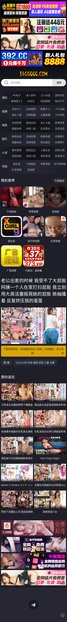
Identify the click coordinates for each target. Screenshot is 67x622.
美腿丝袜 (16, 142)
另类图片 (60, 142)
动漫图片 (60, 136)
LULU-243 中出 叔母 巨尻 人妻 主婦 (35, 362)
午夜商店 (31, 163)
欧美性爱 (60, 122)
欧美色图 (45, 136)
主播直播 (45, 114)
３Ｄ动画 (60, 109)
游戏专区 (60, 95)
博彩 (4, 98)
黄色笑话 (45, 156)
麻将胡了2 (16, 101)
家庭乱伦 (31, 150)
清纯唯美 (31, 142)
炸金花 (31, 101)
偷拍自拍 (31, 122)
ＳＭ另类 (60, 114)
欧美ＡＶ (45, 109)
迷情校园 (16, 156)
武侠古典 (60, 150)
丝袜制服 (31, 114)
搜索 (59, 82)
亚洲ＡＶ (16, 109)
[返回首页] (62, 615)
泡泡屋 (31, 169)
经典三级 (31, 128)
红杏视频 (16, 169)
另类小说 (31, 156)
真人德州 (31, 95)
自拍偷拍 (31, 109)
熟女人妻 (16, 114)
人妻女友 (45, 150)
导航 (4, 166)
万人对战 (45, 95)
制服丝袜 (16, 128)
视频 (4, 111)
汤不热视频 (60, 163)
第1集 (6, 362)
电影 (4, 125)
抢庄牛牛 (60, 101)
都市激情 (16, 150)
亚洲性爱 (16, 122)
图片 (4, 139)
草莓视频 (45, 163)
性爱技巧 (60, 156)
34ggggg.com (33, 73)
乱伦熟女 (45, 128)
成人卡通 (45, 122)
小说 (4, 152)
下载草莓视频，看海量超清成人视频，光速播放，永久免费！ (33, 351)
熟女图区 (45, 142)
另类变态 (60, 128)
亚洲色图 (31, 136)
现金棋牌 (45, 101)
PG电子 (17, 95)
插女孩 (16, 163)
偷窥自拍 (16, 136)
